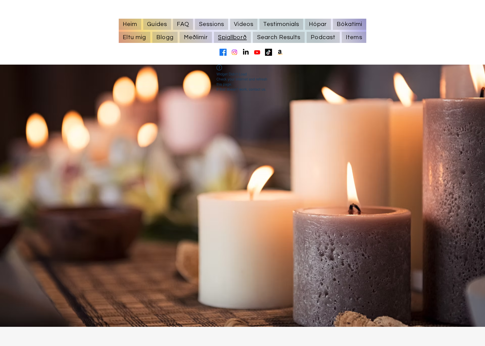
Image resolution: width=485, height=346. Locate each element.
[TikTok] (268, 52)
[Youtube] (257, 52)
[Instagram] (234, 52)
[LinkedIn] (245, 52)
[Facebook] (223, 52)
